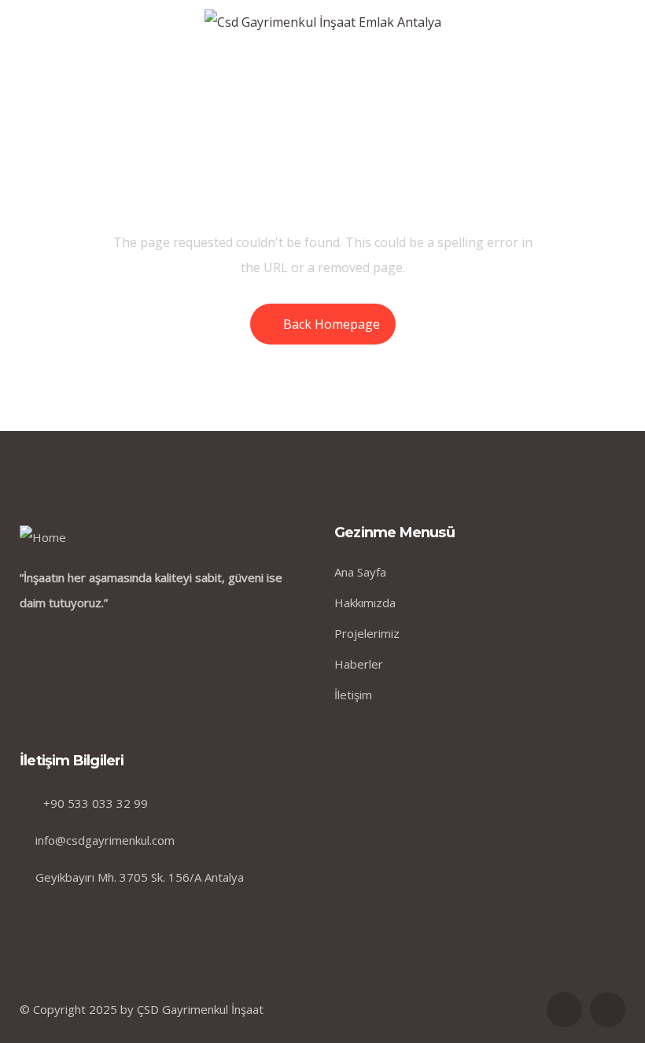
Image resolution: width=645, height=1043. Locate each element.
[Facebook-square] (564, 1009)
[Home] (43, 537)
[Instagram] (607, 1009)
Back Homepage (331, 324)
